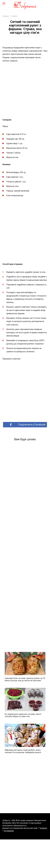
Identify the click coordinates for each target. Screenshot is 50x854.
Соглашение (9, 831)
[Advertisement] (25, 90)
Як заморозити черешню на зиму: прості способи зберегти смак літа (23, 715)
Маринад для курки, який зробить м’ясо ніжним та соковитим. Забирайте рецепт (23, 751)
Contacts (43, 828)
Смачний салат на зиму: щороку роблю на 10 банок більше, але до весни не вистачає (25, 679)
